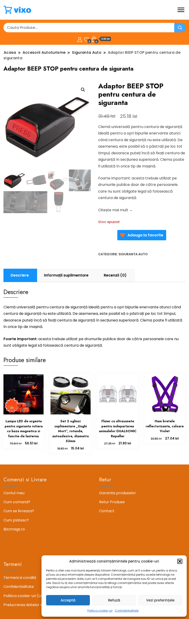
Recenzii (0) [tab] (115, 275)
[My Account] (79, 39)
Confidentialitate (127, 611)
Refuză (114, 600)
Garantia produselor (117, 493)
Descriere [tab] (20, 275)
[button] (179, 561)
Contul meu (13, 493)
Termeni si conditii (19, 577)
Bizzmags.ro (14, 529)
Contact (106, 511)
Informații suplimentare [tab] (66, 275)
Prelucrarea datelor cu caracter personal (41, 604)
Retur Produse (112, 502)
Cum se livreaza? (18, 511)
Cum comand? (16, 502)
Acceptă (68, 600)
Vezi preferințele (160, 600)
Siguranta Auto (133, 254)
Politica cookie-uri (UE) (24, 595)
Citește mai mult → (115, 210)
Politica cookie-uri (99, 611)
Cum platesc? (16, 520)
